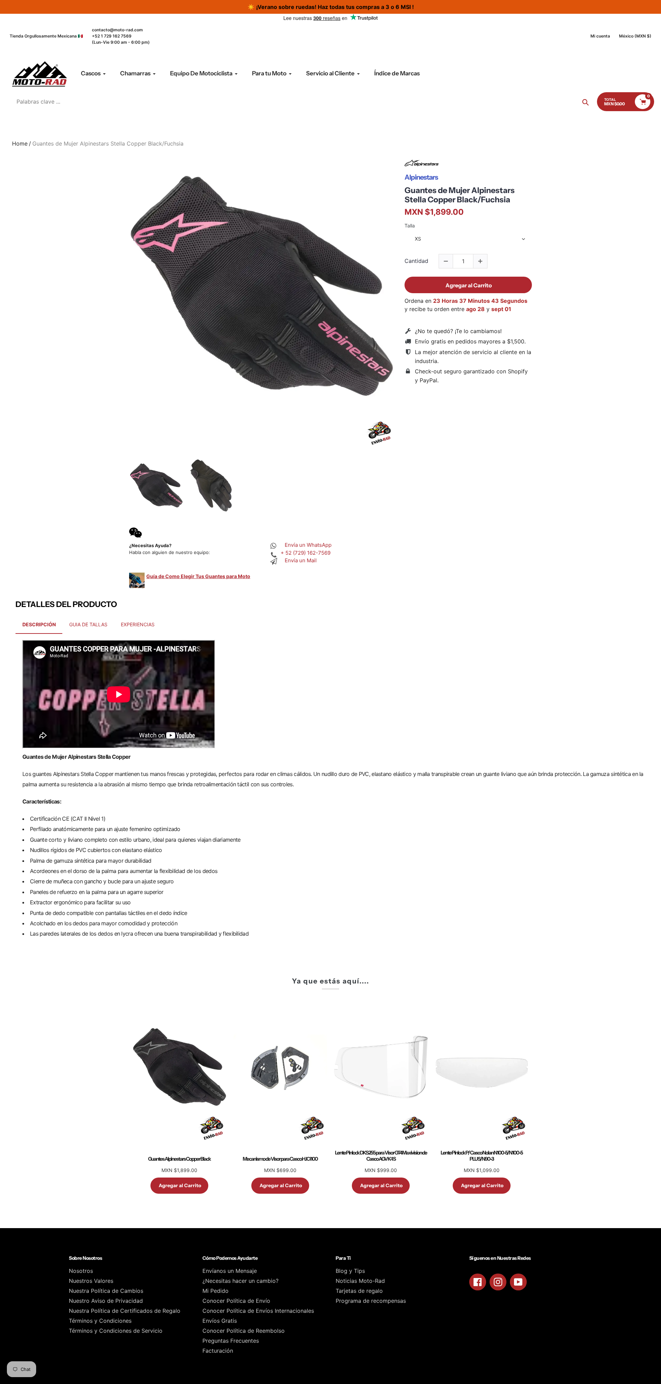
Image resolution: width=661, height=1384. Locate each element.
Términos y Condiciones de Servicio (115, 1330)
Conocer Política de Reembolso (243, 1330)
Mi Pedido (215, 1290)
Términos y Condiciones (100, 1320)
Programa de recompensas (371, 1300)
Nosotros (81, 1270)
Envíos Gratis (219, 1320)
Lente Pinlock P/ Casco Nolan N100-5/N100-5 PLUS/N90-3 (482, 1156)
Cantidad (416, 261)
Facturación (217, 1350)
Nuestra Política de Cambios (106, 1290)
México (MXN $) (635, 36)
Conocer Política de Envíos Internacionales (258, 1310)
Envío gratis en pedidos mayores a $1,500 (469, 341)
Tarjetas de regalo (359, 1290)
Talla (410, 225)
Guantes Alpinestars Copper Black (179, 1159)
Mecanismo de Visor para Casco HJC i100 (280, 1159)
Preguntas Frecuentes (230, 1340)
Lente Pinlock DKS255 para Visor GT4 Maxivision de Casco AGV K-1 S (381, 1156)
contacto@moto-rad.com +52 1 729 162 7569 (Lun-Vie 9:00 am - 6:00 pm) (121, 36)
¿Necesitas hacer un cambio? (240, 1280)
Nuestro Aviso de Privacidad (106, 1300)
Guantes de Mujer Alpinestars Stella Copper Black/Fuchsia (460, 195)
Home (20, 143)
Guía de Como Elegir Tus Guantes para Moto (198, 576)
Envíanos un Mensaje (229, 1270)
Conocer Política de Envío (236, 1300)
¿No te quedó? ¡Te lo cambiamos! (458, 331)
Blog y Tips (350, 1270)
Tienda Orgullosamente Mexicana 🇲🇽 (46, 36)
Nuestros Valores (91, 1280)
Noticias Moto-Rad (360, 1280)
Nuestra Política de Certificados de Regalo (124, 1310)
